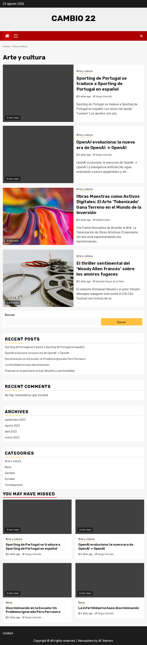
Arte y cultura (84, 71)
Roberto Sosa (103, 220)
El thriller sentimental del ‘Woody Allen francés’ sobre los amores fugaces (105, 269)
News (8, 467)
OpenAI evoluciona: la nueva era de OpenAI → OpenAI (105, 145)
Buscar (10, 315)
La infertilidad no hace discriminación (27, 364)
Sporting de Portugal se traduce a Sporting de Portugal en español (101, 84)
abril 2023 (11, 431)
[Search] (141, 36)
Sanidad (10, 473)
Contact (8, 633)
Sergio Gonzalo (104, 96)
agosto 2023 (12, 425)
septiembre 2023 (15, 419)
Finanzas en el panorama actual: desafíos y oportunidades (40, 370)
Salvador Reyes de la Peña (110, 281)
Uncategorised (13, 484)
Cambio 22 (73, 18)
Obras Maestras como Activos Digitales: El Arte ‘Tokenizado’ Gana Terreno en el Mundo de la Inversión (108, 204)
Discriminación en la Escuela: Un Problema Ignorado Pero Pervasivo (45, 358)
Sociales (10, 478)
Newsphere (86, 641)
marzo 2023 (12, 437)
